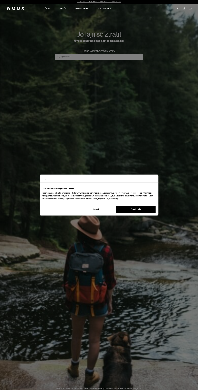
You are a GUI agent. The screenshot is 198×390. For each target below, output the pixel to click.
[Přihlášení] (184, 8)
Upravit (96, 209)
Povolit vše (136, 209)
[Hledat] (178, 8)
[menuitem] (47, 8)
